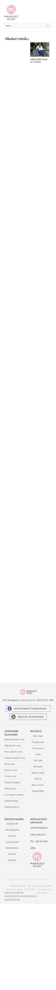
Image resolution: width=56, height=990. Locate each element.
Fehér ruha (10, 776)
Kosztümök (38, 742)
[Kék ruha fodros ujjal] (16, 463)
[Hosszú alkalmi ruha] (16, 224)
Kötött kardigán (12, 782)
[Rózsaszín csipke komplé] (39, 180)
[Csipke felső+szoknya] (39, 550)
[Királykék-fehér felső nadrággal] (16, 93)
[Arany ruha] (16, 158)
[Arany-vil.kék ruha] (16, 267)
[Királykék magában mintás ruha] (16, 246)
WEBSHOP (12, 824)
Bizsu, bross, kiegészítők (38, 788)
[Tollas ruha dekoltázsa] (16, 289)
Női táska (38, 766)
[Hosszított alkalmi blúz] (39, 398)
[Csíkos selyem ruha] (16, 49)
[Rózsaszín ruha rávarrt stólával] (39, 376)
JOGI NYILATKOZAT (14, 893)
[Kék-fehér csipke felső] (16, 550)
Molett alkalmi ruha (14, 739)
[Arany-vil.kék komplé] (39, 246)
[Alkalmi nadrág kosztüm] (39, 572)
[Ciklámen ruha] (39, 420)
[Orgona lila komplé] (39, 616)
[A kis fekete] (16, 485)
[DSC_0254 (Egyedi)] (39, 507)
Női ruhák (38, 736)
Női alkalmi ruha (12, 745)
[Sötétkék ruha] (16, 180)
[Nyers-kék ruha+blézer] (39, 311)
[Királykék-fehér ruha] (39, 158)
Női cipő (38, 760)
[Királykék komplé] (39, 224)
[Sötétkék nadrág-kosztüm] (16, 136)
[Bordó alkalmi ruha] (39, 463)
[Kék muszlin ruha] (39, 442)
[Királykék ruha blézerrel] (39, 49)
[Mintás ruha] (16, 442)
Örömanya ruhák (38, 751)
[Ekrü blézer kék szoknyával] (16, 594)
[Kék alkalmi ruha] (39, 267)
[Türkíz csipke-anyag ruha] (16, 659)
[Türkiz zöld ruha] (39, 333)
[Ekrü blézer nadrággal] (39, 638)
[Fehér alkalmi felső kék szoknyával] (16, 202)
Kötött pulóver (11, 807)
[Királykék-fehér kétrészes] (39, 71)
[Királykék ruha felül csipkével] (39, 93)
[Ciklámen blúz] (16, 529)
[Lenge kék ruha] (39, 115)
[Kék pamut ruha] (39, 529)
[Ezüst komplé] (16, 311)
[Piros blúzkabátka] (16, 638)
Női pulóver (10, 788)
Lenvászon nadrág (13, 794)
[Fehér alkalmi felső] (39, 202)
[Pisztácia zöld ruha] (16, 354)
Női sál (37, 779)
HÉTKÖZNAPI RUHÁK (12, 833)
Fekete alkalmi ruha (14, 758)
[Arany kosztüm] (39, 289)
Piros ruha (9, 764)
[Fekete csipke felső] (39, 485)
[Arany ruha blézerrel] (39, 136)
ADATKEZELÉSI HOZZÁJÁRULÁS (20, 896)
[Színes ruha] (16, 420)
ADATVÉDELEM (12, 900)
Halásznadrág (11, 801)
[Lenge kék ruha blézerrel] (16, 115)
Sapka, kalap (38, 772)
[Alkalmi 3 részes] (16, 572)
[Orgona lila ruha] (16, 616)
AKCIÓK (12, 860)
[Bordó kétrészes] (39, 594)
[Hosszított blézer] (16, 507)
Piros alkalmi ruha (13, 751)
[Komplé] (16, 333)
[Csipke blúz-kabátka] (16, 398)
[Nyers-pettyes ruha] (39, 354)
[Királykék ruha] (16, 71)
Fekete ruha (10, 770)
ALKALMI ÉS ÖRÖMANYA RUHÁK (12, 848)
